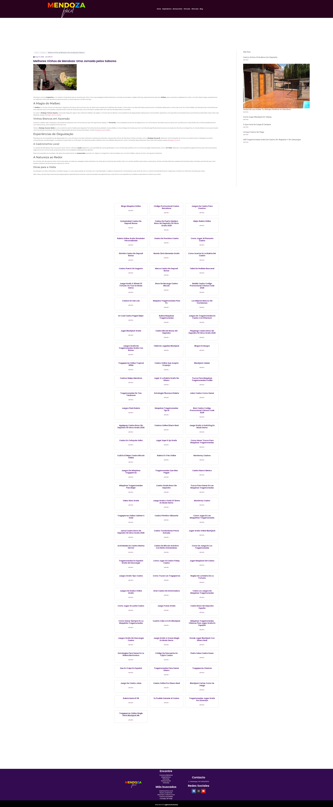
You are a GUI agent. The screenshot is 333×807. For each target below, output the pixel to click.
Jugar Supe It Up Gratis (166, 440)
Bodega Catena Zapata (53, 115)
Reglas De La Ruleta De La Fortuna (202, 577)
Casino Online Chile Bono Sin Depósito (260, 57)
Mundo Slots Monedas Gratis (166, 253)
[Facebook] (194, 791)
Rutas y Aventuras (166, 793)
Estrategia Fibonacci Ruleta (166, 393)
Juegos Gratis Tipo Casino (131, 576)
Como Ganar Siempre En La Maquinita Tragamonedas (131, 622)
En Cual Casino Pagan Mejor (131, 316)
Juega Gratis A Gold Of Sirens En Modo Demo (166, 501)
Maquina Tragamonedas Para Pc (166, 302)
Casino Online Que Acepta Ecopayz (166, 364)
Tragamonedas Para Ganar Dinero (166, 669)
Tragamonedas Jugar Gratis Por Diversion (202, 699)
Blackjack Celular (202, 363)
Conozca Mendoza (166, 775)
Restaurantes (177, 9)
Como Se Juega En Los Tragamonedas (202, 546)
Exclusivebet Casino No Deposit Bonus (131, 222)
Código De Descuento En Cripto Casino (166, 654)
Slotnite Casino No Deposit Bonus (131, 254)
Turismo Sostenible (166, 797)
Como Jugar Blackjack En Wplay (257, 117)
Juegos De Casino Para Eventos (202, 207)
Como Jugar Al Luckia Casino (131, 606)
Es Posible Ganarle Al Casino (166, 698)
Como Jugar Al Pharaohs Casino (202, 239)
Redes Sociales (198, 786)
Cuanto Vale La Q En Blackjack (166, 621)
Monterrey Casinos (202, 455)
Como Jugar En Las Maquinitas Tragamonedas (202, 516)
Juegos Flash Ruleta (131, 408)
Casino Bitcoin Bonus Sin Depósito (166, 332)
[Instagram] (198, 791)
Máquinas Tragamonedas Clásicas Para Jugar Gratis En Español (202, 623)
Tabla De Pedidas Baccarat (202, 268)
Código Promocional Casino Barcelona (166, 207)
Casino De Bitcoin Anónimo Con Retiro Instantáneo (166, 546)
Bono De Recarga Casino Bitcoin (166, 284)
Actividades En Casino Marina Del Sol (131, 546)
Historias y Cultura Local (166, 795)
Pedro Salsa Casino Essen (202, 653)
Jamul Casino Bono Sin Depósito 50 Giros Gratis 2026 (131, 531)
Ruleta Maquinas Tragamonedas (166, 317)
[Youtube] (203, 791)
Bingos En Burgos (202, 346)
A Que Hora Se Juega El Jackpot (257, 124)
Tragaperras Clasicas (202, 668)
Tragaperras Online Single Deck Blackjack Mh (131, 714)
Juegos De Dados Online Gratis (131, 592)
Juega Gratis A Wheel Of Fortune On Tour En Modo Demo (131, 285)
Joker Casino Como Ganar (202, 393)
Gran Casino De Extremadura (166, 591)
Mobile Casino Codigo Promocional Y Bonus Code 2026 (202, 285)
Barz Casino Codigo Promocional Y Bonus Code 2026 (202, 410)
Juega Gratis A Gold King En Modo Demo (202, 426)
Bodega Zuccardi (174, 140)
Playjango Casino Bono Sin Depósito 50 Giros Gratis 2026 (202, 332)
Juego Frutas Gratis (166, 606)
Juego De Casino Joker (131, 683)
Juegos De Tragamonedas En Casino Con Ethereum (202, 317)
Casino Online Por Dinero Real (166, 683)
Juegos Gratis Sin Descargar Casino (131, 639)
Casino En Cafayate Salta (131, 440)
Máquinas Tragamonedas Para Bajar (131, 486)
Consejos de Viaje (166, 799)
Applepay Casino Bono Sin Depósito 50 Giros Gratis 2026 (131, 426)
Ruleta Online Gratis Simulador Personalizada (131, 239)
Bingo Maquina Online (131, 206)
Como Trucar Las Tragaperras (166, 576)
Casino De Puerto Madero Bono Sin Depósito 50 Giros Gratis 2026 (166, 223)
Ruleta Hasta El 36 (131, 698)
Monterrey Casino (202, 500)
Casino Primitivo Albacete (166, 515)
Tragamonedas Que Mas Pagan (166, 471)
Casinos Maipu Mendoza (131, 378)
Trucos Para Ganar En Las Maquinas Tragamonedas (202, 486)
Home (159, 9)
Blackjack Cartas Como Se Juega (202, 684)
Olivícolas (194, 9)
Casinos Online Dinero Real (166, 425)
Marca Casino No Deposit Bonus (166, 269)
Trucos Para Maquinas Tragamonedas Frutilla (202, 379)
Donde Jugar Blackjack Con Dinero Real (202, 639)
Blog (201, 9)
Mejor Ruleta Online (202, 221)
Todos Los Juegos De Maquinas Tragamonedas (202, 592)
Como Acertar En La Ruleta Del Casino (202, 254)
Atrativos (43, 52)
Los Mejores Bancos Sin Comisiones (202, 302)
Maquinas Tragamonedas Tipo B (166, 409)
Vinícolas (187, 9)
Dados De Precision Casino (166, 238)
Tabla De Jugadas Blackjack (166, 346)
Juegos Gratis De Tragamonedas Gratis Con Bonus (131, 348)
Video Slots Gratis (131, 500)
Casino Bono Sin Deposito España (202, 607)
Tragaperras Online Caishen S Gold (131, 516)
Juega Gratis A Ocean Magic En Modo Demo (167, 639)
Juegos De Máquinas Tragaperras (131, 471)
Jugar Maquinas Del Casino (202, 560)
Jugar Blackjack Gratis (131, 331)
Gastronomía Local (166, 791)
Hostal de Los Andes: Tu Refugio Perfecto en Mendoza (267, 109)
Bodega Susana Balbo (102, 130)
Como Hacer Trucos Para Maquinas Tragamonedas (202, 441)
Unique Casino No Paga (253, 132)
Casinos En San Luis (131, 301)
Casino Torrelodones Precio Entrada (166, 531)
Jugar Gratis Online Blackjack (202, 530)
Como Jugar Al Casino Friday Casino (166, 561)
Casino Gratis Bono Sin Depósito (166, 486)
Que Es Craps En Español (131, 668)
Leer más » (246, 60)
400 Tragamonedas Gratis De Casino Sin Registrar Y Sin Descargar (272, 140)
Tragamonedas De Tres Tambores (131, 394)
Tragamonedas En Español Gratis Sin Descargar (131, 561)
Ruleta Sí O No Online (166, 455)
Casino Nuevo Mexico (202, 470)
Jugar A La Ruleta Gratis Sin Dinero (166, 379)
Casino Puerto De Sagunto (131, 268)
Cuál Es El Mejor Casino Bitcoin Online (131, 456)
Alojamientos (167, 9)
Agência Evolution (171, 805)
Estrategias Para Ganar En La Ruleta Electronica (131, 654)
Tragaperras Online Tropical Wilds (131, 364)
